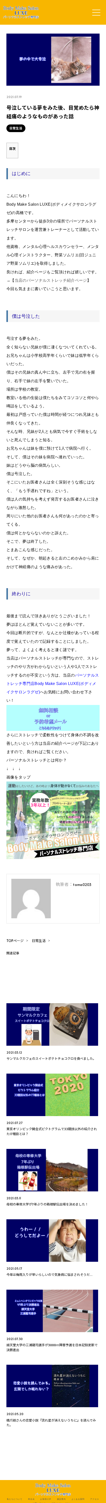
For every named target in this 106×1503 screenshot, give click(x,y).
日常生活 (15, 128)
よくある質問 (78, 1499)
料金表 (31, 1499)
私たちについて (14, 1499)
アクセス (94, 1499)
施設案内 (61, 1499)
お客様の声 (45, 1499)
